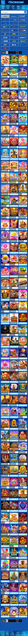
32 (20, 52)
